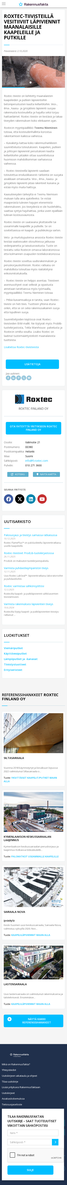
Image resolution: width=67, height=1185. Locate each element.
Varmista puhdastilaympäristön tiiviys (26, 568)
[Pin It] (18, 377)
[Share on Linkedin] (13, 377)
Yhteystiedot (9, 1070)
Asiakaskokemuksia (13, 1098)
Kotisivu (20, 474)
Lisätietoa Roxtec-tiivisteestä (21, 347)
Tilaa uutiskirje (10, 1081)
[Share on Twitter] (23, 377)
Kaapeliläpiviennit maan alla (30, 935)
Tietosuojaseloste (12, 1104)
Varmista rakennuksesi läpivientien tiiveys (28, 604)
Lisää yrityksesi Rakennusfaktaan (21, 1087)
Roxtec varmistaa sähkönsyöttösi (24, 586)
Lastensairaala (15, 984)
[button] (7, 72)
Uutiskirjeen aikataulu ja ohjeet (19, 1075)
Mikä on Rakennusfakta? (16, 1064)
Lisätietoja (32, 364)
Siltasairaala (14, 758)
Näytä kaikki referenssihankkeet (36, 1020)
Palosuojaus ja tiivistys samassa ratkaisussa (30, 535)
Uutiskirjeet (8, 1093)
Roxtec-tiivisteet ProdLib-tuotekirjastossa (29, 553)
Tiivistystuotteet (15, 664)
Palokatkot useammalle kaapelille (35, 856)
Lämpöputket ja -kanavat (21, 659)
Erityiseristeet (13, 670)
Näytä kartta (48, 474)
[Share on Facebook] (8, 377)
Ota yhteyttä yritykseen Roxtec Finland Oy (33, 428)
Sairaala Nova (14, 912)
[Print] (29, 377)
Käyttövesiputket (15, 653)
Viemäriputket (13, 648)
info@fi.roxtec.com (36, 460)
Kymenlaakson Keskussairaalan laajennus (27, 838)
